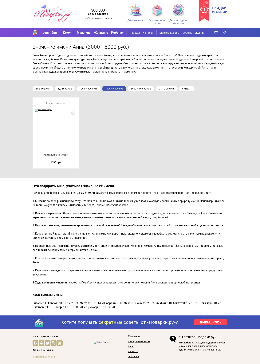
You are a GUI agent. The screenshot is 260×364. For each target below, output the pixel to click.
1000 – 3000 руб (89, 88)
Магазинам (134, 336)
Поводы (135, 32)
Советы (187, 32)
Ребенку (117, 32)
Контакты (133, 351)
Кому (67, 32)
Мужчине (84, 32)
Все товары (43, 88)
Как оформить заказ (139, 341)
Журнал (200, 32)
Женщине (101, 32)
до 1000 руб (65, 88)
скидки (186, 88)
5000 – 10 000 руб (141, 88)
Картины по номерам (55, 103)
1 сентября (48, 32)
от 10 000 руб (167, 88)
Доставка (133, 356)
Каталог (148, 32)
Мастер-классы (169, 32)
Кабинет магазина (43, 350)
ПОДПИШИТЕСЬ (210, 322)
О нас (131, 346)
